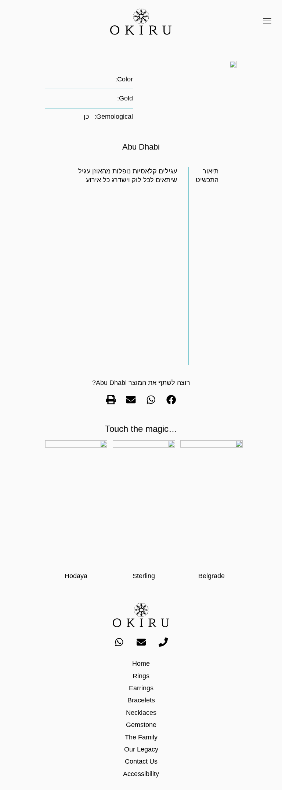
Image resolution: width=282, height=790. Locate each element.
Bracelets (141, 700)
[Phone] (163, 642)
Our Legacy (141, 749)
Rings (141, 676)
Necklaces (141, 712)
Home (141, 663)
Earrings (141, 688)
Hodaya (76, 576)
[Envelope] (141, 642)
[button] (267, 21)
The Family (141, 737)
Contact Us (141, 761)
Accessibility (141, 774)
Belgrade (211, 576)
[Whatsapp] (119, 642)
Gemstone (141, 724)
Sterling (144, 576)
